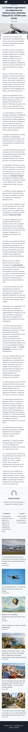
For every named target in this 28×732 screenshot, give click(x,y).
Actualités (14, 5)
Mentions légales (14, 727)
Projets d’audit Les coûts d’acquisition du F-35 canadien (21, 518)
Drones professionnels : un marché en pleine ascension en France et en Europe (14, 589)
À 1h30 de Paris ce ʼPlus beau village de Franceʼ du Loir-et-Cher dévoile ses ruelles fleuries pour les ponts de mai (14, 713)
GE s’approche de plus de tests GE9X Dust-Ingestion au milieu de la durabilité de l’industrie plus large (7, 522)
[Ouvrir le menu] (24, 2)
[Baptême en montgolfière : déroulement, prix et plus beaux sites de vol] (14, 604)
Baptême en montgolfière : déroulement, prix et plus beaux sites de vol (13, 617)
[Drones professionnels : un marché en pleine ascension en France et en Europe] (14, 577)
